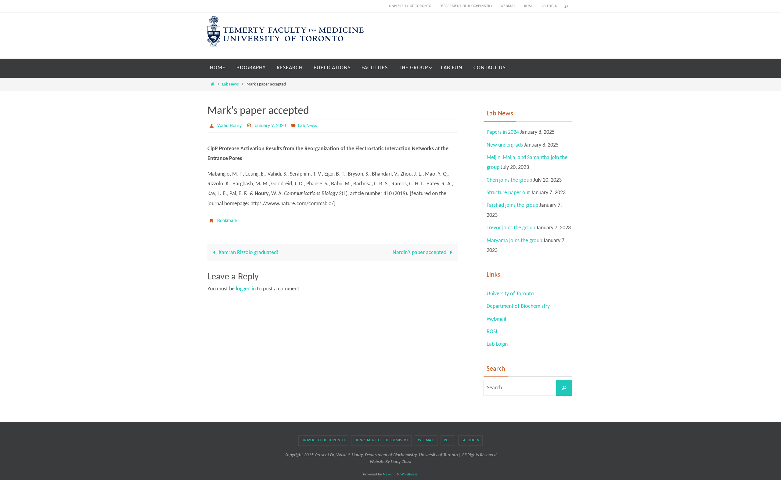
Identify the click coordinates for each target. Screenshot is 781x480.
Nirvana (389, 474)
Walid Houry (229, 125)
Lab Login (548, 6)
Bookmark (227, 220)
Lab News (230, 84)
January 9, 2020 (270, 125)
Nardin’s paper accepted (420, 253)
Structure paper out (508, 193)
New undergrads (505, 145)
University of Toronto (410, 6)
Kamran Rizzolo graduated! (248, 253)
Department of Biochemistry (466, 6)
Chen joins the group (509, 180)
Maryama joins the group (514, 241)
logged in (246, 289)
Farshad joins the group (512, 205)
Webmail (508, 6)
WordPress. (409, 474)
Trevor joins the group (511, 228)
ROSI (528, 6)
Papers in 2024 (503, 132)
